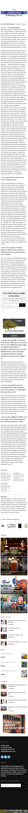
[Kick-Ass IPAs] (7, 486)
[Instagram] (8, 756)
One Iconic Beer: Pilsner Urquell (15, 634)
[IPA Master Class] (7, 476)
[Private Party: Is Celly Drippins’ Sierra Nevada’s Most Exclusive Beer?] (14, 566)
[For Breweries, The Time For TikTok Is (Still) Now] (14, 603)
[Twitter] (5, 756)
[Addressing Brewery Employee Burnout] (4, 701)
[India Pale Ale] (19, 476)
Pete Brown (15, 27)
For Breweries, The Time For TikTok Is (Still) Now (13, 611)
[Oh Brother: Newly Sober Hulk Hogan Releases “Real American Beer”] (14, 585)
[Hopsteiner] (14, 328)
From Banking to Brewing (14, 628)
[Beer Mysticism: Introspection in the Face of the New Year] (4, 686)
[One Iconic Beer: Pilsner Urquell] (4, 636)
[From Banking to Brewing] (4, 629)
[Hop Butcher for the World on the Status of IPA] (4, 708)
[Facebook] (2, 756)
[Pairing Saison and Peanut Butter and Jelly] (4, 694)
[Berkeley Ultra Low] (14, 12)
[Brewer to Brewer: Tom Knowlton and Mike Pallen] (4, 622)
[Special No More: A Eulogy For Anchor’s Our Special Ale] (14, 547)
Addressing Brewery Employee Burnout (17, 700)
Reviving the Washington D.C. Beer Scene (17, 641)
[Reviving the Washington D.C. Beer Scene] (4, 643)
